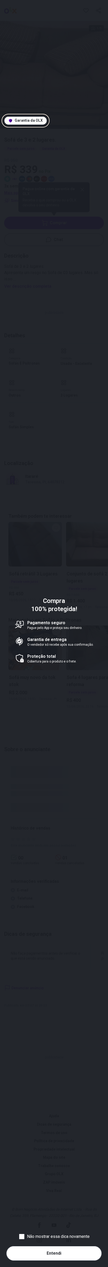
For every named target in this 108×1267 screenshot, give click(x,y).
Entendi (54, 1253)
